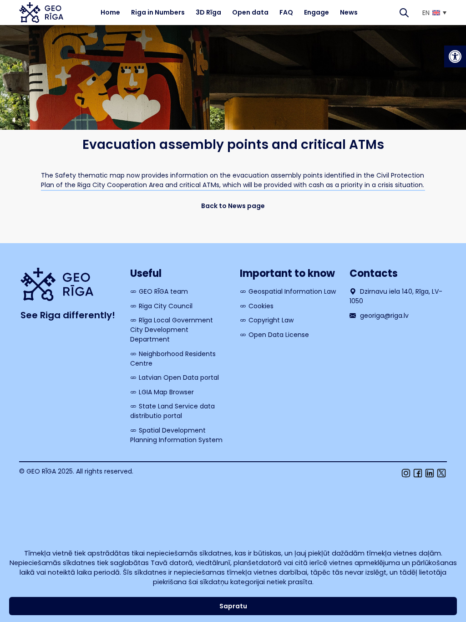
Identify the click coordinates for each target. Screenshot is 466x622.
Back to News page (233, 205)
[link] (455, 56)
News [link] (349, 12)
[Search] (404, 12)
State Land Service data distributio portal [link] (172, 411)
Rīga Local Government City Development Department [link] (171, 330)
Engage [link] (316, 12)
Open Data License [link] (278, 334)
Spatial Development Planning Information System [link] (176, 435)
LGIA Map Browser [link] (166, 392)
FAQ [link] (286, 12)
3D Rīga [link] (208, 12)
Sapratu (233, 606)
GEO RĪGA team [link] (163, 291)
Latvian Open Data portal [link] (179, 377)
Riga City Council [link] (165, 306)
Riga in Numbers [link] (158, 12)
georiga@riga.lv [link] (383, 315)
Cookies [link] (261, 306)
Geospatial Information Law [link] (292, 291)
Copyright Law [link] (271, 320)
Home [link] (110, 12)
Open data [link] (250, 12)
